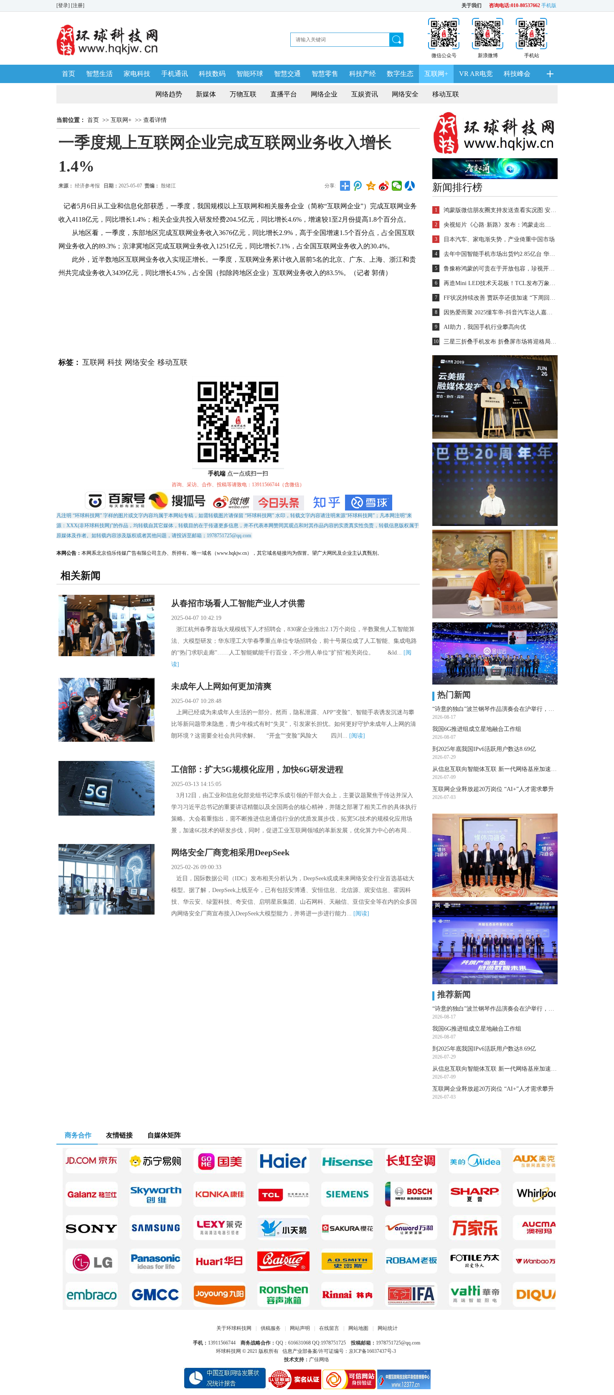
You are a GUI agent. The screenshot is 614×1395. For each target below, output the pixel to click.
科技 (114, 362)
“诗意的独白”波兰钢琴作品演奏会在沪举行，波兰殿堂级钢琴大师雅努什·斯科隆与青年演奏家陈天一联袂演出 (495, 709)
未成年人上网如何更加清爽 (221, 686)
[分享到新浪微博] (384, 186)
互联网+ (436, 73)
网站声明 (300, 1328)
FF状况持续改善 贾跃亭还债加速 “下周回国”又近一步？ (500, 298)
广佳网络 (319, 1359)
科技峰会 (517, 73)
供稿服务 (271, 1328)
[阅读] (357, 736)
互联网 (93, 362)
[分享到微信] (397, 186)
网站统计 (388, 1328)
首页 (68, 73)
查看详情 (155, 120)
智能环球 (249, 73)
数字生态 (400, 73)
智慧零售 (325, 73)
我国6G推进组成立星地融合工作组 (476, 729)
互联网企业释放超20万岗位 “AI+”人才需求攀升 (493, 789)
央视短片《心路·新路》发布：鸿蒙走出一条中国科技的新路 (500, 225)
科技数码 (212, 73)
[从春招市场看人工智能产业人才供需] (106, 625)
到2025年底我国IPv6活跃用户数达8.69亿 (484, 749)
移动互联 (445, 94)
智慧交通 (287, 73)
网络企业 (324, 94)
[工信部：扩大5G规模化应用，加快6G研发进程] (106, 788)
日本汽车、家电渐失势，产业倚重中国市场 (499, 239)
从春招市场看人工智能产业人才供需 (238, 603)
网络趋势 (168, 94)
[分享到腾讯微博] (358, 186)
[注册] (78, 5)
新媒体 (206, 94)
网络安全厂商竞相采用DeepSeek (230, 852)
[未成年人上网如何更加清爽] (106, 710)
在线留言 (329, 1328)
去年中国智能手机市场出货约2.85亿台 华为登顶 (500, 254)
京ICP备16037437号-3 (372, 1351)
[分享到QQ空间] (371, 186)
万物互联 (243, 94)
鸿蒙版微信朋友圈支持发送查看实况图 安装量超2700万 (500, 210)
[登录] (63, 5)
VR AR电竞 (476, 73)
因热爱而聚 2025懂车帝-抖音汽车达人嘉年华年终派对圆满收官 (500, 312)
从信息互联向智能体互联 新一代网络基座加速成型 (495, 769)
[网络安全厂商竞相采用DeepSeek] (106, 879)
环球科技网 (228, 1351)
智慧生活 (99, 73)
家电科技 (137, 73)
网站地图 (358, 1328)
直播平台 (283, 94)
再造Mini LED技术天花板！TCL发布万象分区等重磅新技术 (500, 283)
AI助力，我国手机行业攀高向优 (485, 327)
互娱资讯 (364, 94)
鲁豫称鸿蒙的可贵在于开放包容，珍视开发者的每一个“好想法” (500, 268)
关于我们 (472, 5)
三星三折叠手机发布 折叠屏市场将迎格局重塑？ (500, 342)
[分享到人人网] (410, 186)
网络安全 (405, 94)
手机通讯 (174, 73)
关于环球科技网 (233, 1328)
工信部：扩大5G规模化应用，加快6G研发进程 (257, 769)
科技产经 (362, 73)
